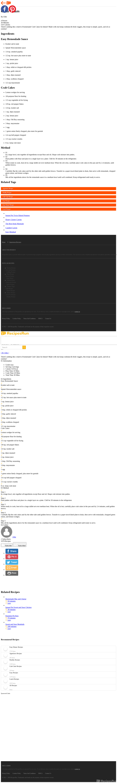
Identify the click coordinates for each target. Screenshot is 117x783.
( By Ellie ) (5, 353)
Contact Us (48, 318)
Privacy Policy (6, 318)
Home (3, 242)
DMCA (40, 318)
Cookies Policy (17, 318)
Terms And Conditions (29, 318)
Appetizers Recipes (15, 242)
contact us (77, 311)
